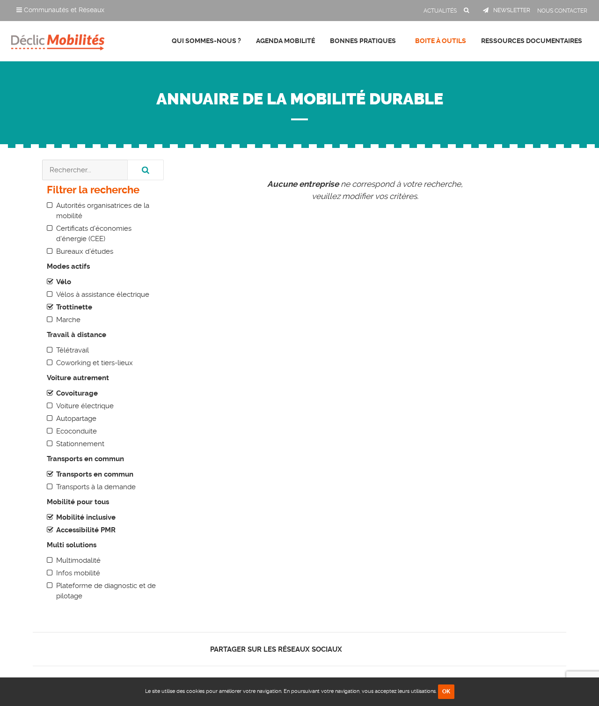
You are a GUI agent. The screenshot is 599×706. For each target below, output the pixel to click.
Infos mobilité (78, 573)
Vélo (63, 282)
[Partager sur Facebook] (354, 649)
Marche (68, 320)
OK (446, 691)
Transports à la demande (96, 487)
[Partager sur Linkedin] (370, 649)
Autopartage (76, 418)
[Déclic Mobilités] (57, 40)
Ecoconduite (76, 431)
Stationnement (80, 444)
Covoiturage (77, 393)
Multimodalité (78, 560)
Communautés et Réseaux (63, 10)
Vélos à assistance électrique (102, 294)
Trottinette (74, 307)
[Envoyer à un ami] (386, 649)
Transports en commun (94, 474)
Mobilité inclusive (86, 517)
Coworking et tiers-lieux (94, 363)
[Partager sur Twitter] (362, 649)
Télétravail (72, 350)
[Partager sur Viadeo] (378, 649)
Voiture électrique (85, 406)
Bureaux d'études (84, 251)
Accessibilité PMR (86, 530)
